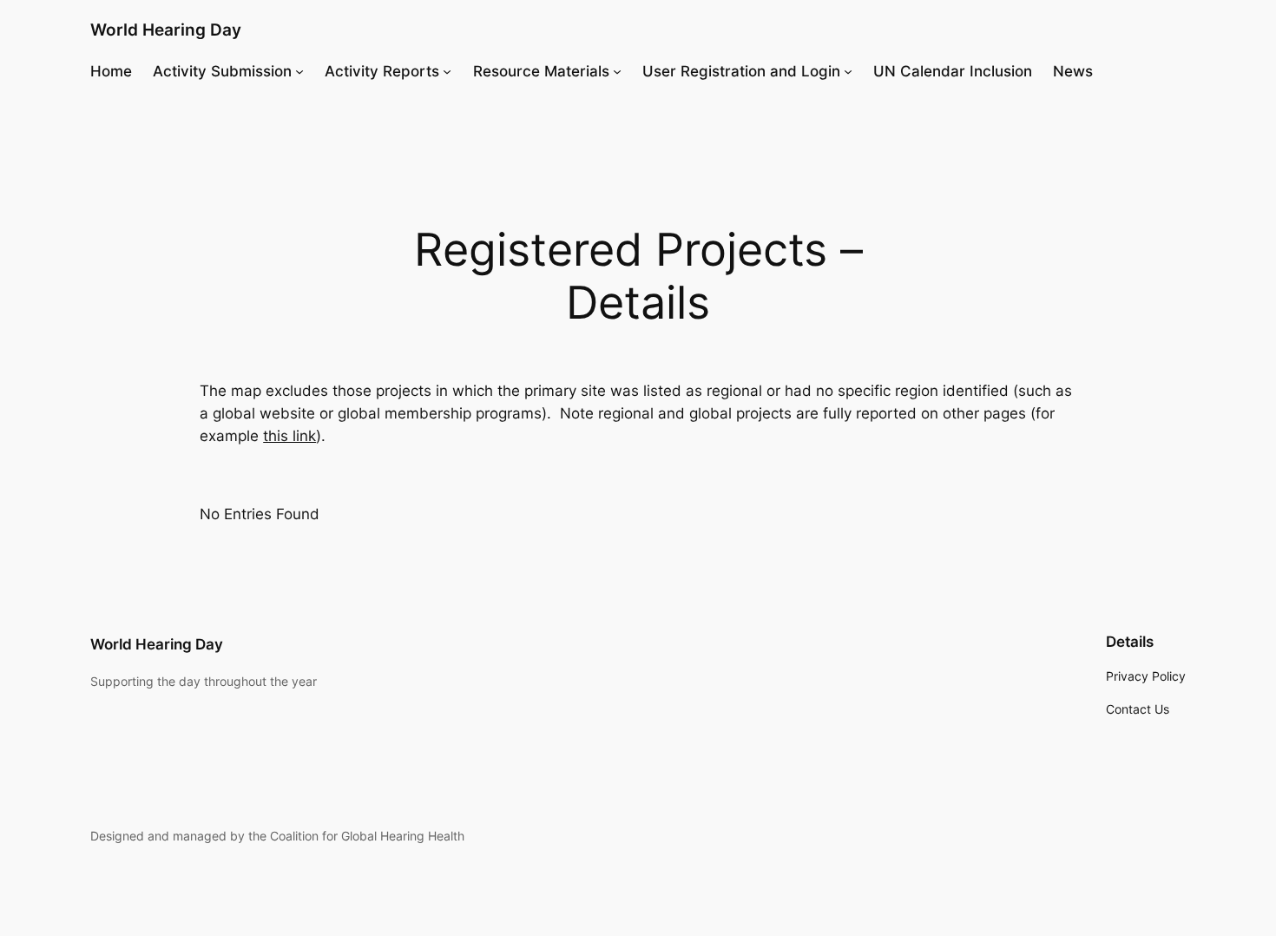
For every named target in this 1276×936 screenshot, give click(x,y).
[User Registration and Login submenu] (848, 71)
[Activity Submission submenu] (299, 71)
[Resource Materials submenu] (617, 71)
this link (289, 436)
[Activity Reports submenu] (447, 71)
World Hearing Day (165, 29)
